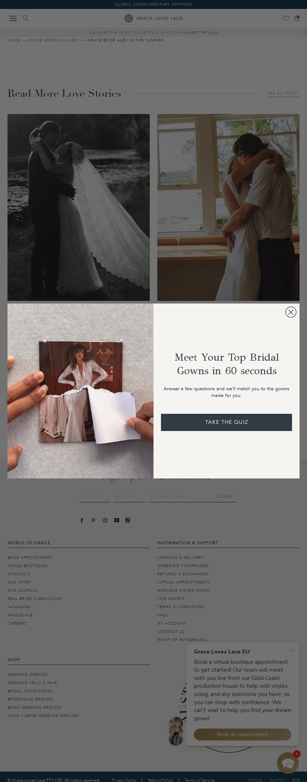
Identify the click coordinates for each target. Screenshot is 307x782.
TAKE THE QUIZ (226, 422)
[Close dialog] (291, 312)
